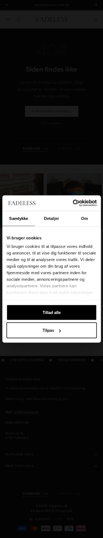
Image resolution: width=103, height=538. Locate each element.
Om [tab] (84, 218)
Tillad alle (52, 312)
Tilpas (48, 330)
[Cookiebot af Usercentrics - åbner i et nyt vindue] (73, 203)
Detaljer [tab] (51, 218)
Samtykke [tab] (18, 218)
